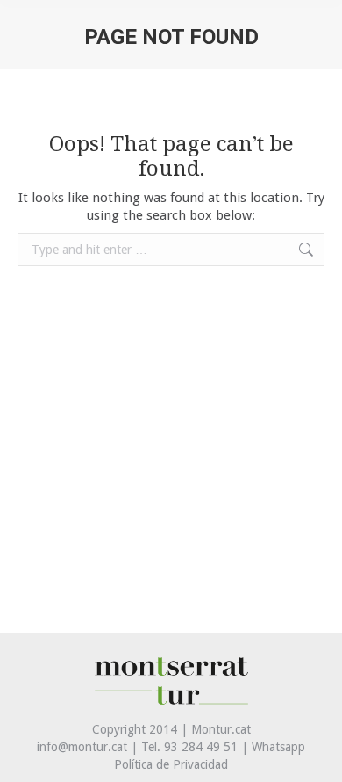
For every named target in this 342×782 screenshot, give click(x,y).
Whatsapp (278, 747)
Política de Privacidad (171, 764)
